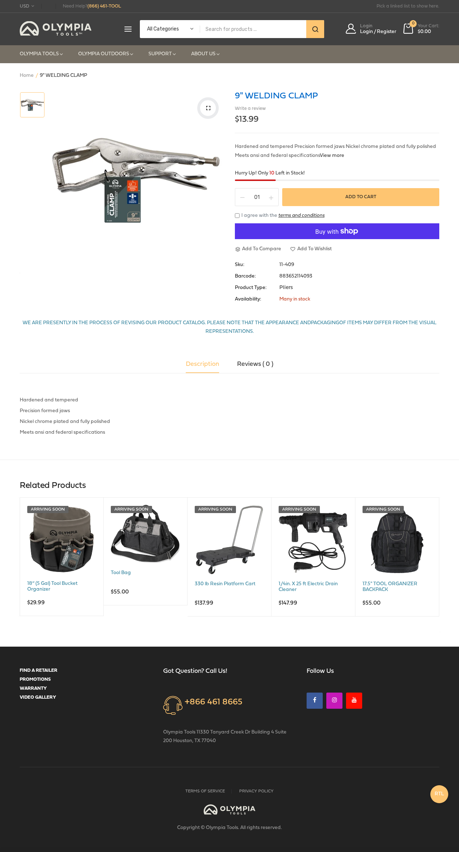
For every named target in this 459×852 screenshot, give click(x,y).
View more (332, 155)
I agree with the (283, 215)
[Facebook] (315, 701)
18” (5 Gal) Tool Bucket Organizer (52, 586)
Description (202, 364)
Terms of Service (205, 791)
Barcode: (245, 276)
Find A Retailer (38, 670)
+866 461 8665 (213, 702)
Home (27, 75)
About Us (203, 54)
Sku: (239, 264)
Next (441, 565)
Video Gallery (38, 697)
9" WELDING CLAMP (276, 96)
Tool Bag (121, 573)
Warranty (33, 688)
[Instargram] (334, 701)
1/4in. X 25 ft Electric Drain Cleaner (308, 586)
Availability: (248, 299)
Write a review (250, 108)
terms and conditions (301, 215)
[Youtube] (354, 701)
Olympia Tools (39, 54)
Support (160, 54)
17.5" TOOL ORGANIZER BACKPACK (390, 586)
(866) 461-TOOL (104, 6)
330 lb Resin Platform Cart (225, 584)
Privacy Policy (256, 791)
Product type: (250, 287)
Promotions (35, 679)
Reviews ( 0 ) (255, 364)
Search (315, 29)
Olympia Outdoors (103, 54)
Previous (18, 565)
